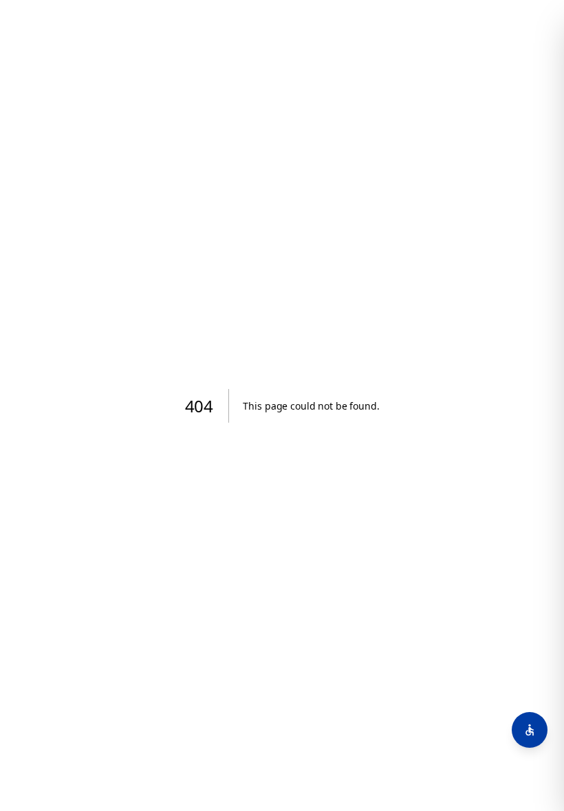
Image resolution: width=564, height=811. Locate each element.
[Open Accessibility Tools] (529, 730)
